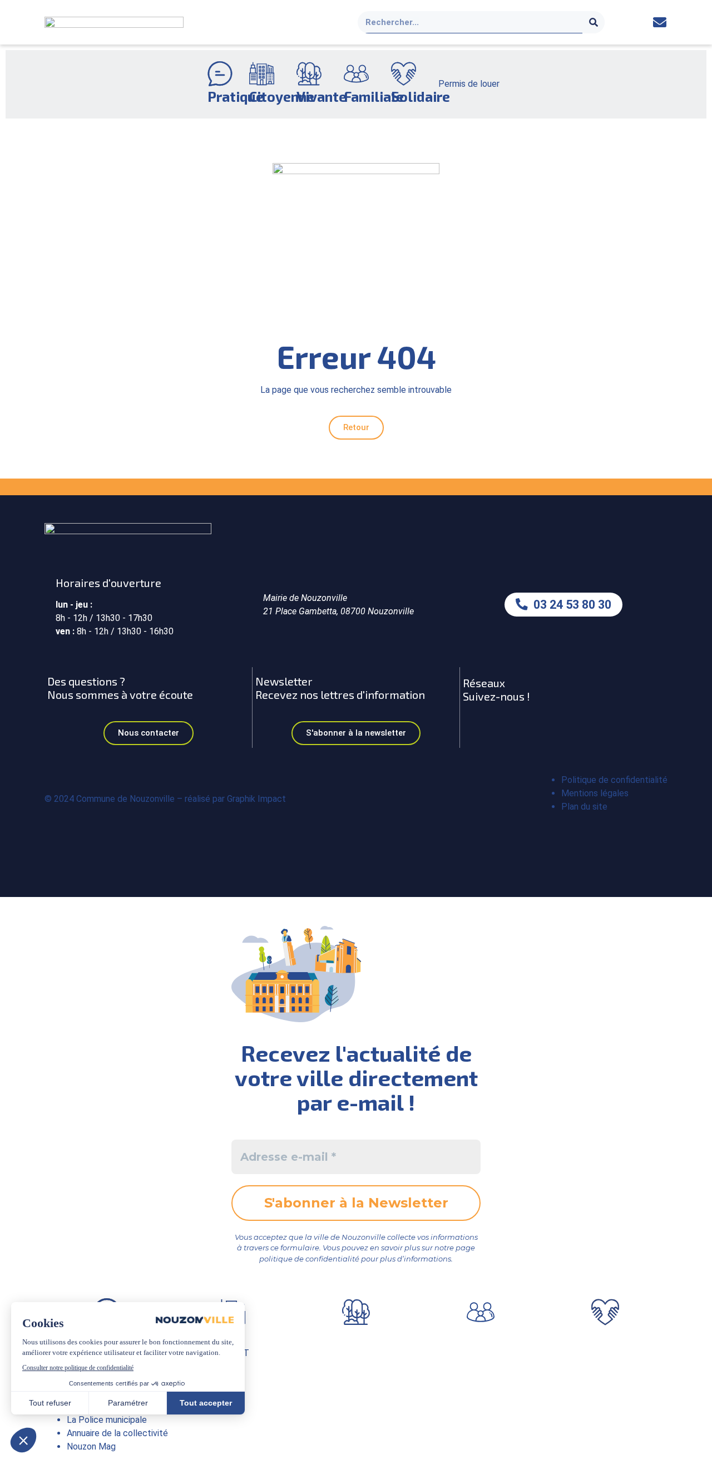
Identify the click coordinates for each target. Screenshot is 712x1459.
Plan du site (584, 806)
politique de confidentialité (309, 1258)
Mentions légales (595, 793)
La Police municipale (107, 1419)
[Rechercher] (593, 22)
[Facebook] (635, 22)
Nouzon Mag (91, 1446)
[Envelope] (659, 22)
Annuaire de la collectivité (117, 1433)
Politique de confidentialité (614, 780)
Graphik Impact (256, 798)
